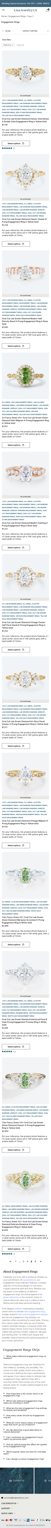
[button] (25, 1358)
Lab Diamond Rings (10, 106)
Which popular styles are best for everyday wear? (24, 1452)
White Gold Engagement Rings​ (21, 1016)
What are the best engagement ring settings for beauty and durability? (25, 1409)
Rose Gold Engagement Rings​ (29, 315)
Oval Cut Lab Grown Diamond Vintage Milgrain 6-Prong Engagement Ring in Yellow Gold (25, 822)
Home (4, 16)
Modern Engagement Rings (30, 309)
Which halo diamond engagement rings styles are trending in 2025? (22, 1402)
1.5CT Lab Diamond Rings (12, 100)
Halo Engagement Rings (21, 402)
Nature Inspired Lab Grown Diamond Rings (28, 1212)
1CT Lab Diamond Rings (12, 604)
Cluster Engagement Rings (23, 902)
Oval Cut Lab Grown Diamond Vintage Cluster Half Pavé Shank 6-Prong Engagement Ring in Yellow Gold (23, 625)
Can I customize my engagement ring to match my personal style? (23, 1438)
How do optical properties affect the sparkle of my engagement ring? (25, 1445)
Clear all (20, 45)
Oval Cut (7, 45)
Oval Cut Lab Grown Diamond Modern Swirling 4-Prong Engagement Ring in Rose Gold (25, 524)
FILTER (7, 31)
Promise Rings (22, 1013)
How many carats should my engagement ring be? (23, 1416)
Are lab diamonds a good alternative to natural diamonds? (22, 1431)
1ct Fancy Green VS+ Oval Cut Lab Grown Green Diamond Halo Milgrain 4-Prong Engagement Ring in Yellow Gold (25, 420)
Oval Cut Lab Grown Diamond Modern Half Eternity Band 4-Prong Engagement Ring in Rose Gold (25, 321)
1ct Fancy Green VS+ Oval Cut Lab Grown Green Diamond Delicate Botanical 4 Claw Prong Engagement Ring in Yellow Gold (25, 1224)
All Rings (28, 100)
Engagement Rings (17, 16)
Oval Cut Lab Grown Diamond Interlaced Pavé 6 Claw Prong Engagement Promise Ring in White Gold (24, 1022)
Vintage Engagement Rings (27, 616)
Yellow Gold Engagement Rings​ (16, 115)
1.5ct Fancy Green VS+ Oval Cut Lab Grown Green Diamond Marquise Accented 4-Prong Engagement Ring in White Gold (23, 920)
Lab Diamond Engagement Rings (33, 103)
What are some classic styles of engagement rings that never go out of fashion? (25, 1423)
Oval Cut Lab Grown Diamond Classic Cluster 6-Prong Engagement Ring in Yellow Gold (24, 220)
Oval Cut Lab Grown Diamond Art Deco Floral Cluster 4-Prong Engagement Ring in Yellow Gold (25, 722)
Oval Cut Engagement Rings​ (14, 109)
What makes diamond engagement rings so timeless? (24, 1357)
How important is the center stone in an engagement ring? (23, 1394)
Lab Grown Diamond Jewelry (32, 106)
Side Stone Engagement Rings (29, 112)
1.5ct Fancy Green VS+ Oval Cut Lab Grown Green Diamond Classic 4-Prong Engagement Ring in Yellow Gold (23, 1125)
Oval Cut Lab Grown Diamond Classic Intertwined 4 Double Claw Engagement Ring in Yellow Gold (25, 120)
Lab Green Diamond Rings (27, 405)
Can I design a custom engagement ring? (25, 1459)
